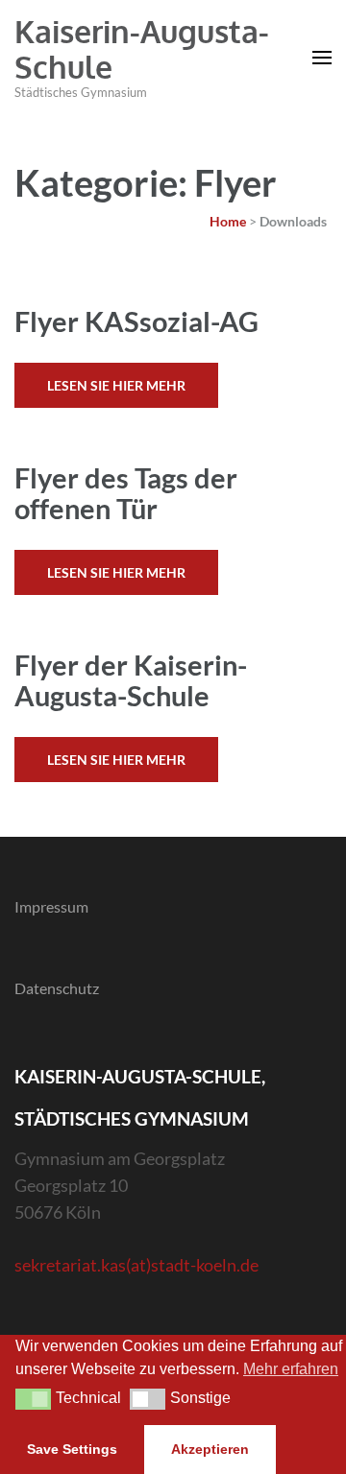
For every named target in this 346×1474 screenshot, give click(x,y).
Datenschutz (56, 988)
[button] (33, 1399)
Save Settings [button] (72, 1449)
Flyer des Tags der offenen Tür (125, 493)
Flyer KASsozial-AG (136, 321)
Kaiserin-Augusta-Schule (141, 49)
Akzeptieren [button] (210, 1449)
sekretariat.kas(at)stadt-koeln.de (136, 1264)
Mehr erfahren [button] (290, 1369)
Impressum (51, 906)
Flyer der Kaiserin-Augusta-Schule (130, 680)
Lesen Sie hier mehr (116, 385)
